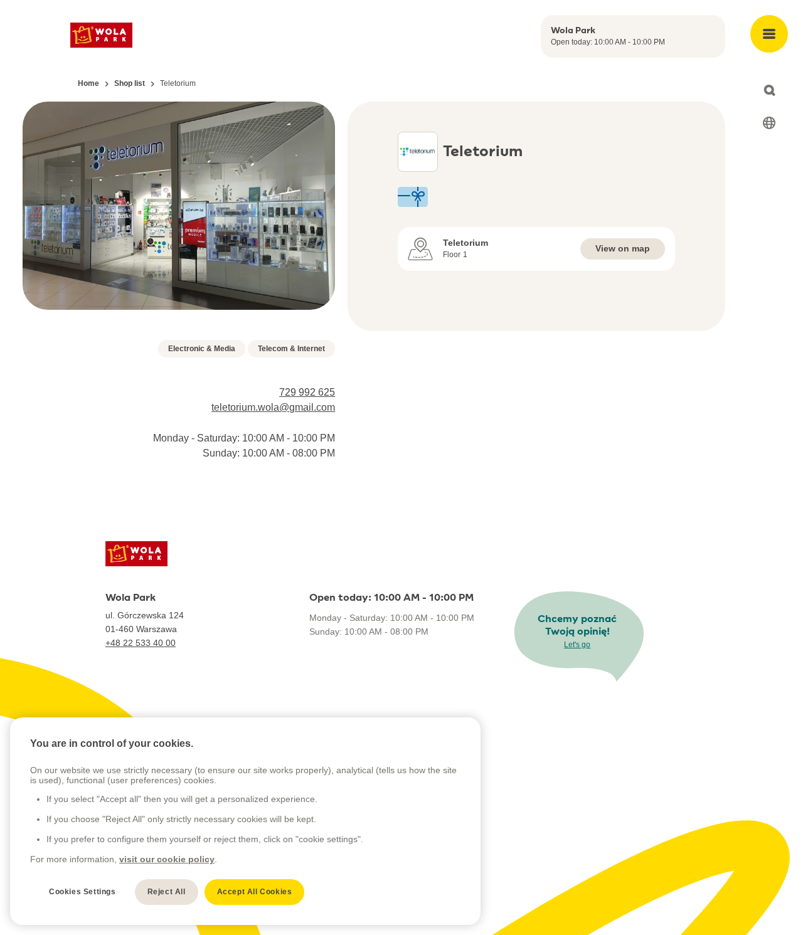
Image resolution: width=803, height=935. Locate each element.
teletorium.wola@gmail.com (273, 407)
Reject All (166, 891)
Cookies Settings (82, 891)
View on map (622, 248)
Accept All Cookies (254, 891)
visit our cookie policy (167, 859)
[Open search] (769, 90)
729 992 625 (307, 392)
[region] (245, 821)
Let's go (577, 644)
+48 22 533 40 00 (140, 643)
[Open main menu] (769, 34)
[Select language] (769, 122)
